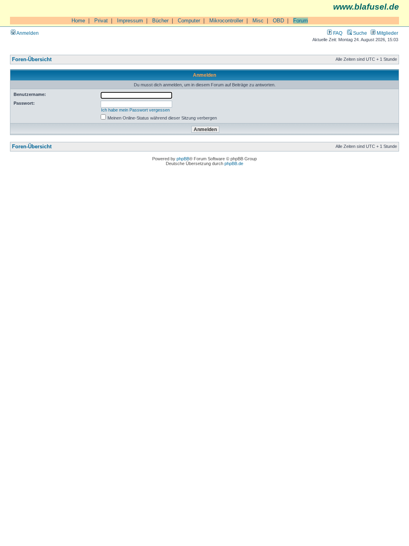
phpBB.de (233, 163)
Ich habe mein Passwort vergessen (135, 110)
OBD (278, 21)
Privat (101, 21)
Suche (359, 33)
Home (78, 21)
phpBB (183, 158)
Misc (258, 21)
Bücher (160, 21)
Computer (189, 21)
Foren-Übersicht (32, 59)
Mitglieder (386, 33)
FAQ (337, 33)
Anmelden (27, 33)
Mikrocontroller (226, 21)
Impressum (130, 21)
